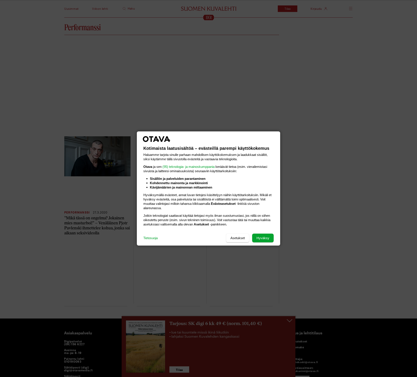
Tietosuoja (150, 238)
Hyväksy (262, 238)
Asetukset (237, 238)
